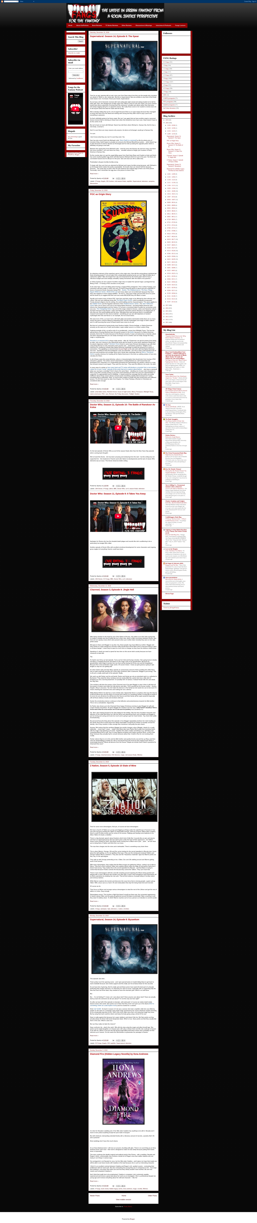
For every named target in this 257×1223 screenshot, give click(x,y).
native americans (95, 394)
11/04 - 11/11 (171, 185)
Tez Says (168, 405)
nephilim (129, 181)
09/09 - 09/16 (171, 202)
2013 (167, 316)
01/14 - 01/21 (171, 299)
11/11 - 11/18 (171, 182)
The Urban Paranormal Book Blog (175, 453)
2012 (167, 319)
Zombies (126, 909)
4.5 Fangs (166, 88)
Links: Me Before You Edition (173, 550)
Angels (103, 181)
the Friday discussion (121, 394)
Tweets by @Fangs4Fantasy (171, 607)
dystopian (104, 909)
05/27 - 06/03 (171, 245)
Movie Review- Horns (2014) (173, 579)
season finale (133, 488)
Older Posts (152, 1196)
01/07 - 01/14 (171, 302)
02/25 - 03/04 (171, 282)
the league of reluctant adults (174, 563)
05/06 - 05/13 (171, 253)
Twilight (131, 394)
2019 (167, 120)
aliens (111, 488)
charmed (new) (106, 755)
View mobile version (123, 1200)
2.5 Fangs (166, 75)
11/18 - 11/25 (171, 180)
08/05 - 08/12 (171, 216)
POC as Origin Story (100, 194)
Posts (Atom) (128, 1206)
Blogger (132, 1219)
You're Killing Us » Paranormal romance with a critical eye (175, 485)
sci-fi (127, 488)
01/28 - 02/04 (171, 293)
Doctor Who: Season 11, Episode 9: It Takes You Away (118, 493)
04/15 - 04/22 (171, 262)
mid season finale (120, 181)
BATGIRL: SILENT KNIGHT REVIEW (176, 503)
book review (105, 1189)
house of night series (124, 392)
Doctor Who (121, 488)
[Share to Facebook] (123, 179)
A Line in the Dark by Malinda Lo (174, 488)
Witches (139, 755)
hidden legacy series (115, 1189)
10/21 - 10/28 (171, 191)
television (145, 181)
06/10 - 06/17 (171, 239)
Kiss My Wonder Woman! (173, 469)
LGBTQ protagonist (169, 98)
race (107, 394)
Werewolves (94, 183)
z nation (120, 909)
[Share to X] (121, 179)
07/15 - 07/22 (171, 225)
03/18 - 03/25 (171, 273)
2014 (167, 314)
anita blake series (100, 392)
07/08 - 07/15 (171, 228)
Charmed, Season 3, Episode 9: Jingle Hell (112, 589)
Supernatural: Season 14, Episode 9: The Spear (114, 36)
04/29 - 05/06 (171, 256)
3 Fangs (97, 181)
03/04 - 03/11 (171, 279)
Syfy (109, 909)
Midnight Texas (148, 392)
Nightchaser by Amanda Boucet (174, 455)
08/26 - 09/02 (171, 208)
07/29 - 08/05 (171, 219)
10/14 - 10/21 (171, 194)
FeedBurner (79, 78)
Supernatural (137, 181)
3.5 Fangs (106, 579)
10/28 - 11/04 (171, 188)
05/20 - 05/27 (171, 248)
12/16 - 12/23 (171, 131)
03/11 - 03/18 (171, 276)
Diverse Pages (169, 593)
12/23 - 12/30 (171, 128)
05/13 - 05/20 (171, 250)
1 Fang (165, 65)
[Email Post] (113, 178)
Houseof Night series (125, 349)
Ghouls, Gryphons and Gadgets (175, 501)
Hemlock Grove (112, 392)
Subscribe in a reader (74, 53)
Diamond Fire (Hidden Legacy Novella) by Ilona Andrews (119, 1054)
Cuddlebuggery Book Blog (173, 517)
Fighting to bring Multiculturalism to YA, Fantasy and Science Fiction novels (176, 531)
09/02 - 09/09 (171, 205)
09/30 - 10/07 (171, 199)
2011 (167, 322)
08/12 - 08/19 (171, 214)
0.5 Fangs (166, 62)
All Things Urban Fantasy (173, 389)
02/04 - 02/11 (171, 290)
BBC (115, 488)
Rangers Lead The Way (171, 565)
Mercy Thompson (137, 392)
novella (140, 1189)
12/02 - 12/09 (171, 174)
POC (103, 394)
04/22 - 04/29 (171, 259)
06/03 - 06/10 (171, 242)
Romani (111, 394)
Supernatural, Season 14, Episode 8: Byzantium (114, 919)
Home (124, 1196)
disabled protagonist (169, 105)
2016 (167, 308)
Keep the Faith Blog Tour (172, 534)
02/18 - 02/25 (171, 285)
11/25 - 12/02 (171, 177)
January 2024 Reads (171, 406)
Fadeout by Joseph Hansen (172, 437)
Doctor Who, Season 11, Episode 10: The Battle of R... (175, 145)
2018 (167, 123)
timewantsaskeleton (171, 577)
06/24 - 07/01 (171, 233)
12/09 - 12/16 (171, 134)
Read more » (94, 173)
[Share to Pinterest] (124, 179)
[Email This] (117, 179)
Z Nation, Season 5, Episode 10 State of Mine (113, 765)
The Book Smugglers (171, 419)
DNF (164, 95)
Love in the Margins (171, 549)
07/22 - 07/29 (171, 222)
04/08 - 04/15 (171, 265)
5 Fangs (165, 91)
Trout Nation (169, 374)
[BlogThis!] (119, 179)
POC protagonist (168, 101)
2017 (167, 305)
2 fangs (97, 909)
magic (122, 755)
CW (107, 181)
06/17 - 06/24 (171, 236)
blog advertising (72, 136)
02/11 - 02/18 (171, 287)
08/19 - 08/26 (171, 211)
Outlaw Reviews (170, 435)
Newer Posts (95, 1196)
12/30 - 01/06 (171, 125)
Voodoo (137, 394)
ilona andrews (127, 1189)
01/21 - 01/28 (171, 296)
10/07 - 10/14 (171, 197)
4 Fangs (97, 1189)
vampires (151, 181)
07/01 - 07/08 (171, 231)
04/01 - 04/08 (171, 267)
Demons (117, 755)
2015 (167, 311)
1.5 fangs (166, 68)
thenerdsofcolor (170, 334)
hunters (111, 181)
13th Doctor (98, 488)
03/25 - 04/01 (171, 270)
